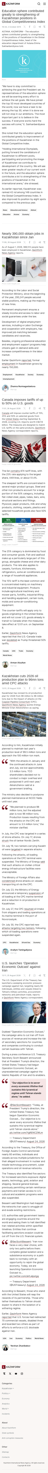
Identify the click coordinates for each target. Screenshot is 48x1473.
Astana (16, 214)
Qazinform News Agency (14, 704)
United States (12, 419)
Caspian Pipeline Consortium (16, 702)
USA (13, 651)
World (4, 1408)
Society (30, 375)
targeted (16, 849)
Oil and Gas (26, 942)
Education (6, 214)
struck (5, 840)
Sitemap (5, 1452)
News (5, 210)
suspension (35, 893)
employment (8, 363)
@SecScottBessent (20, 1105)
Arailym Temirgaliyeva (21, 950)
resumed (29, 909)
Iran (11, 1338)
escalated (12, 640)
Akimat (33, 210)
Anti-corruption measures (12, 1438)
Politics (28, 1338)
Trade (21, 651)
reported (26, 360)
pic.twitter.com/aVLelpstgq (24, 1276)
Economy (25, 214)
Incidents (6, 1414)
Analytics (5, 1404)
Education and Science (18, 210)
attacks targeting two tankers (18, 928)
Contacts (5, 1457)
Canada (5, 413)
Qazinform (40, 428)
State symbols (8, 1433)
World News (7, 655)
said (42, 861)
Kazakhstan (20, 375)
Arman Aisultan (18, 663)
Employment (7, 375)
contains (15, 471)
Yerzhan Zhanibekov (20, 1346)
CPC (4, 942)
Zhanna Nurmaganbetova (22, 386)
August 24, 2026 (36, 1141)
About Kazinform (9, 1428)
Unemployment (8, 379)
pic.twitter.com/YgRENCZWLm (26, 1132)
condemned (8, 881)
